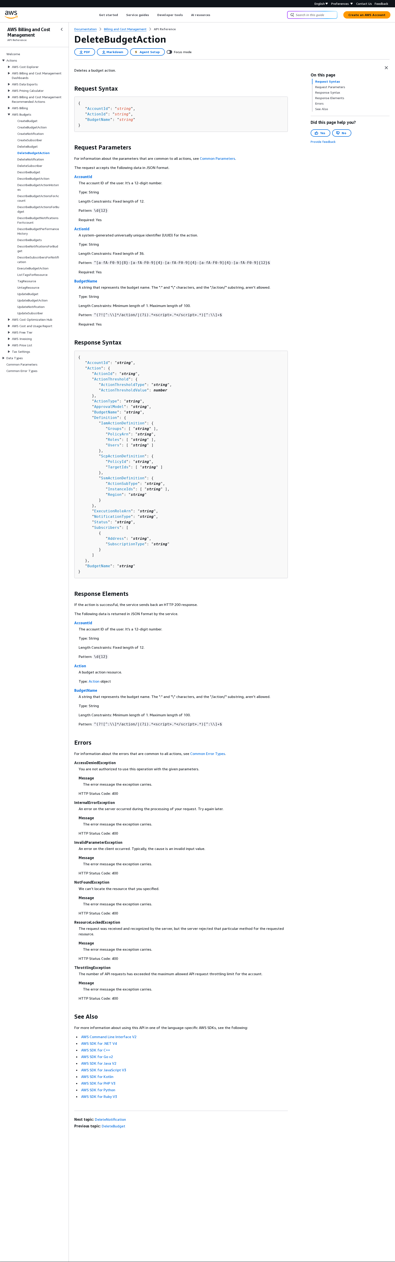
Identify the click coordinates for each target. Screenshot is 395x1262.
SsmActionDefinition (122, 478)
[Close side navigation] (62, 29)
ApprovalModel (109, 406)
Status (101, 522)
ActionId (96, 114)
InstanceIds (120, 489)
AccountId (97, 108)
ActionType (105, 401)
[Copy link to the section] (70, 88)
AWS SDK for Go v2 (97, 1056)
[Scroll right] (214, 15)
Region (115, 494)
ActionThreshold (111, 379)
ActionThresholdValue (124, 390)
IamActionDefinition (122, 423)
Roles (113, 439)
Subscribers (106, 527)
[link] (165, 29)
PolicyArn (118, 434)
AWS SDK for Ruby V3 (99, 1096)
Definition (105, 417)
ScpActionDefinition (122, 456)
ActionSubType (123, 483)
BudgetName (98, 119)
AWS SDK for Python (98, 1090)
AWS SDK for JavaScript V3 (103, 1070)
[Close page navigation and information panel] (386, 67)
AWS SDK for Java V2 (98, 1063)
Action (94, 368)
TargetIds (118, 467)
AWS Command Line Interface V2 (108, 1036)
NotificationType (112, 516)
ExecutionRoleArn (112, 511)
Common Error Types (207, 753)
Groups (115, 428)
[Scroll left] (96, 15)
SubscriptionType (126, 544)
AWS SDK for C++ (95, 1050)
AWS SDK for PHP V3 (98, 1083)
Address (116, 538)
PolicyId (117, 461)
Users (113, 445)
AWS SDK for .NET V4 (99, 1043)
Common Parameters (217, 158)
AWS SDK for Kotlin (97, 1076)
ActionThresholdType (122, 385)
